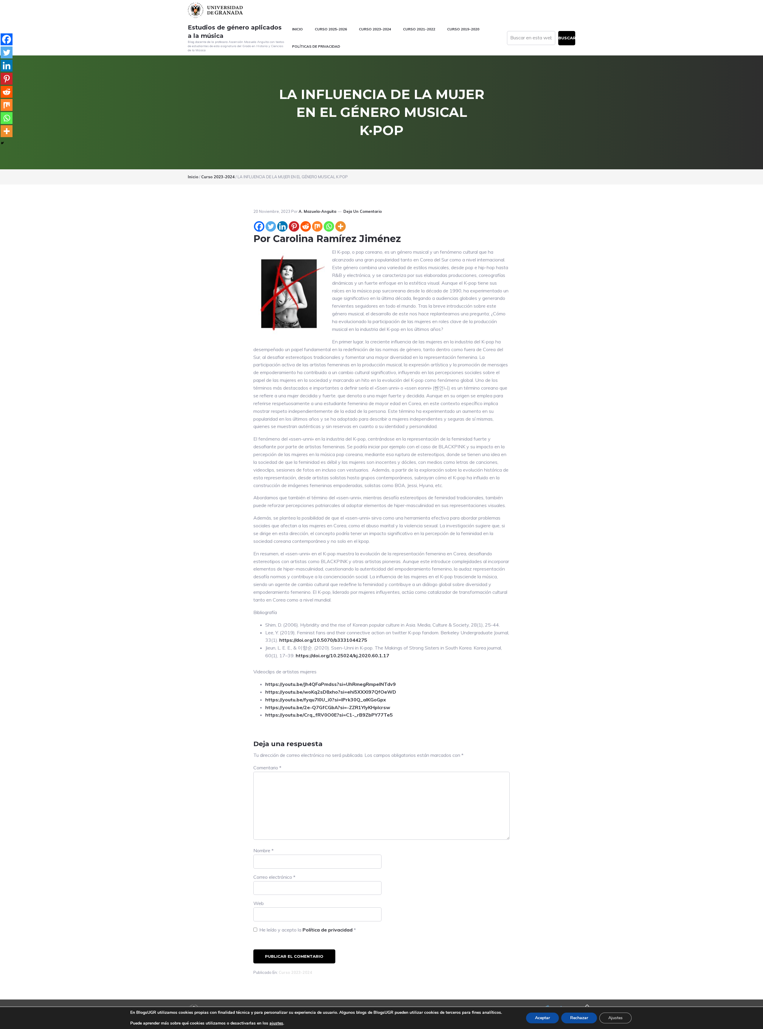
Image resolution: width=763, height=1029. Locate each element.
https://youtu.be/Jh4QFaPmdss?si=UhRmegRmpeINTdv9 (330, 684)
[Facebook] (259, 226)
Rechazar (579, 1018)
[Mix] (317, 226)
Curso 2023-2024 (295, 972)
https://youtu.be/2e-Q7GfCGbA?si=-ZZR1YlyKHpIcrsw (327, 707)
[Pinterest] (294, 226)
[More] (340, 226)
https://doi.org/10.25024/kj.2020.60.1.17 (342, 655)
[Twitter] (271, 226)
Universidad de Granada (216, 10)
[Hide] (2, 143)
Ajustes (615, 1018)
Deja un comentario (362, 211)
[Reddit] (305, 226)
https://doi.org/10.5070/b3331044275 (323, 640)
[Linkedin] (282, 226)
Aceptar (542, 1018)
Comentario (267, 768)
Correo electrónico (274, 877)
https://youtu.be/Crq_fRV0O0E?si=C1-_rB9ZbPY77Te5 (329, 715)
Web (258, 903)
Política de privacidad (328, 930)
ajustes (276, 1023)
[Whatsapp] (329, 226)
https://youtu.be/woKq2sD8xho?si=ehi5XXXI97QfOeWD (330, 692)
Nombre (263, 850)
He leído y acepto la (307, 930)
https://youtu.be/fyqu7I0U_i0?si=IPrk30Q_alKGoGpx (325, 700)
